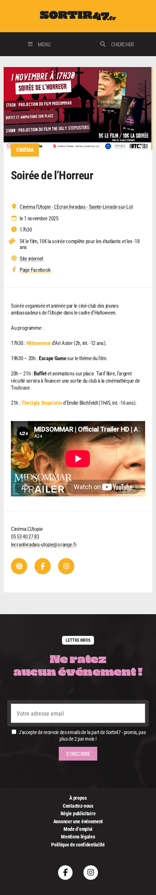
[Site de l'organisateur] (19, 566)
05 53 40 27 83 (25, 536)
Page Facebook (35, 270)
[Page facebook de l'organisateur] (42, 566)
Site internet (31, 258)
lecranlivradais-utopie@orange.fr (44, 544)
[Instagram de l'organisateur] (66, 566)
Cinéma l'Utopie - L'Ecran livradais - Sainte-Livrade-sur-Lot (76, 207)
